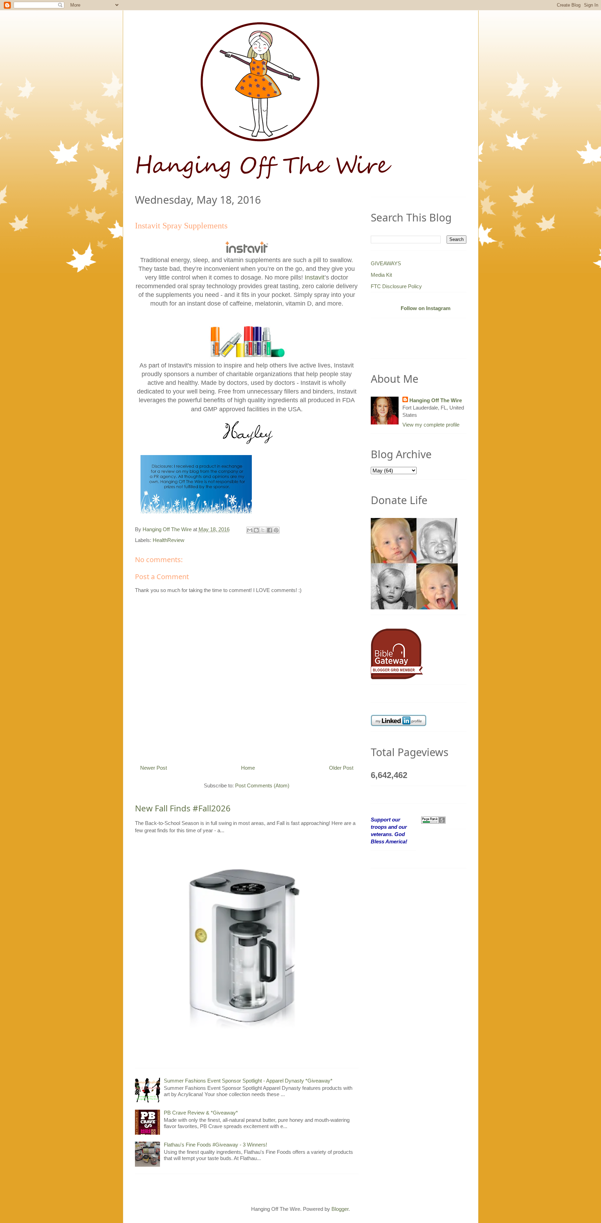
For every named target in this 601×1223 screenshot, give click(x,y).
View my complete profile (430, 425)
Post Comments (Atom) (262, 785)
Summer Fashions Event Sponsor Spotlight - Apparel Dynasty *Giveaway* (248, 1081)
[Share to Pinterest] (276, 530)
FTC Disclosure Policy (396, 286)
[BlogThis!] (256, 530)
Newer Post (153, 768)
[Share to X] (262, 530)
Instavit (314, 277)
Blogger (339, 1209)
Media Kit (381, 275)
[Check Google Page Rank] (433, 820)
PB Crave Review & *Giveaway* (201, 1113)
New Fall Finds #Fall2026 (183, 808)
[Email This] (249, 530)
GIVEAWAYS (386, 263)
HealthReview (168, 540)
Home (248, 768)
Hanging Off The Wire (435, 400)
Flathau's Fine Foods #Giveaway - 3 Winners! (215, 1145)
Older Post (341, 768)
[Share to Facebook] (269, 530)
